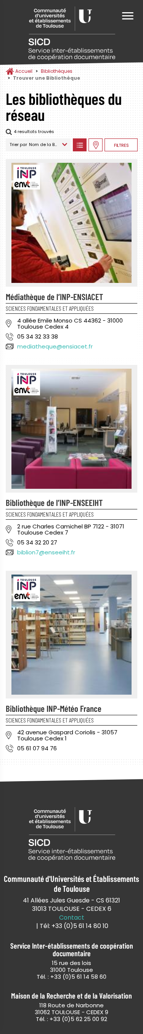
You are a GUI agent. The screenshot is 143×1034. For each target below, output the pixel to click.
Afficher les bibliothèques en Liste (79, 144)
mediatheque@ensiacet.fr (55, 346)
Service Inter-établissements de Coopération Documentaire (71, 33)
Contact (71, 918)
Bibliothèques (56, 71)
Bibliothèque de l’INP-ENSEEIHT (54, 502)
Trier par (18, 144)
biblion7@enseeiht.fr (46, 552)
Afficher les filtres (121, 144)
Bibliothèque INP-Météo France (53, 708)
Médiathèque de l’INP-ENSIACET (54, 296)
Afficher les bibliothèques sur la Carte (95, 144)
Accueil (23, 71)
